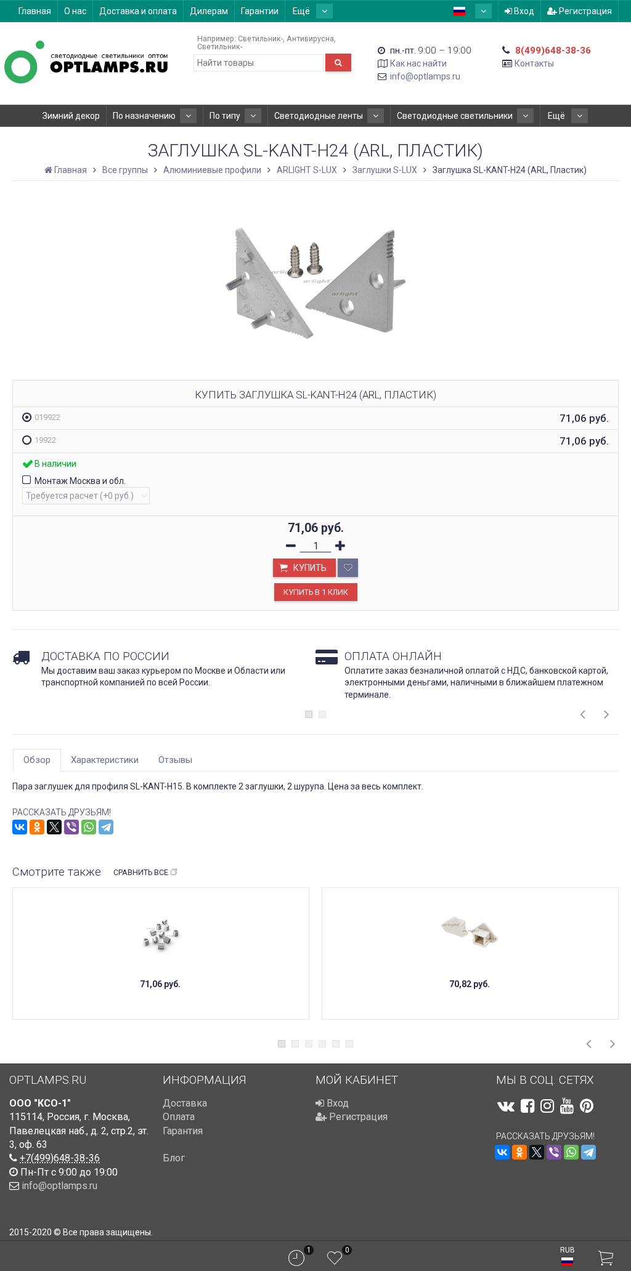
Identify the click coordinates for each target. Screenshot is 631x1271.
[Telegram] (106, 827)
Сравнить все (140, 872)
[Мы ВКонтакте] (506, 1106)
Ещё (302, 11)
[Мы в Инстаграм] (547, 1106)
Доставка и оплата (138, 11)
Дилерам (209, 11)
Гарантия (183, 1131)
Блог (174, 1158)
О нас (75, 11)
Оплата (179, 1117)
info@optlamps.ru (425, 76)
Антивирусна (310, 38)
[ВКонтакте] (19, 827)
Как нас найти (418, 63)
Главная (34, 11)
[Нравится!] (348, 568)
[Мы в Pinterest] (586, 1106)
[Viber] (71, 827)
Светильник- (260, 38)
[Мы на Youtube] (567, 1106)
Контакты (534, 63)
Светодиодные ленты (318, 116)
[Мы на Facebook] (527, 1106)
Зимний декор (71, 116)
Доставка (185, 1103)
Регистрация (584, 11)
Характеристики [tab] (105, 759)
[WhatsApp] (88, 827)
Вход (523, 11)
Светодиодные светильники (455, 116)
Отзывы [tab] (175, 759)
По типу (225, 116)
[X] (54, 827)
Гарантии (260, 11)
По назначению (144, 116)
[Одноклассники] (37, 827)
